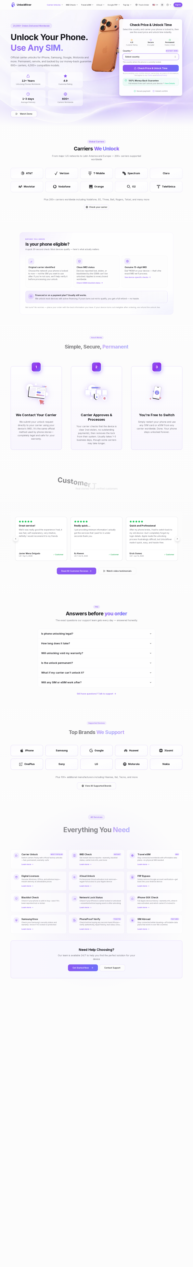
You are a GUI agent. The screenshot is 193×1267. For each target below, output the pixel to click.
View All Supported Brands (98, 786)
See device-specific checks (136, 277)
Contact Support (112, 968)
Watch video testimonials (119, 571)
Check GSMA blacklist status (88, 283)
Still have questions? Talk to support (95, 693)
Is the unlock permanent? (57, 662)
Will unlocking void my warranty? (62, 653)
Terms (150, 75)
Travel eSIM (86, 5)
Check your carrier (98, 207)
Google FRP (113, 5)
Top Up (126, 5)
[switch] (162, 5)
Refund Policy (161, 75)
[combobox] (151, 57)
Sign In (178, 5)
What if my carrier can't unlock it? (62, 672)
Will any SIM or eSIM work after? (61, 682)
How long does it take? (55, 643)
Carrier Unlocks (54, 5)
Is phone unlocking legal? (57, 633)
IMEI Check (71, 5)
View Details (169, 83)
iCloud (99, 5)
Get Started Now (80, 968)
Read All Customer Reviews (74, 571)
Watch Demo (26, 114)
